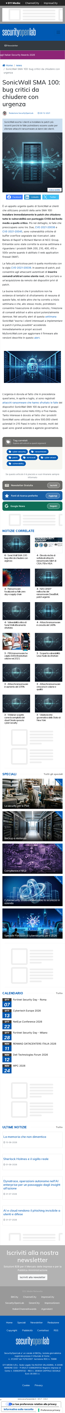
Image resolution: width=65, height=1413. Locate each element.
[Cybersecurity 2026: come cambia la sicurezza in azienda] (32, 891)
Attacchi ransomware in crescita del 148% (48, 623)
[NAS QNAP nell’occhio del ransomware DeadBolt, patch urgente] (48, 577)
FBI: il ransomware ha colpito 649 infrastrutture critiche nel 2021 (16, 656)
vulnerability (18, 463)
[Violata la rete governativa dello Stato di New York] (48, 703)
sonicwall (31, 457)
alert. (37, 337)
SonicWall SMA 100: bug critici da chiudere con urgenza (16, 558)
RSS (56, 1330)
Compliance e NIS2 (15, 870)
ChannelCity (32, 3)
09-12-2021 (44, 113)
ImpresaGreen (52, 1302)
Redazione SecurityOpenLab (20, 113)
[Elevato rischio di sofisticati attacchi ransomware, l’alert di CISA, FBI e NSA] (48, 543)
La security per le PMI (16, 806)
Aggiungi (53, 496)
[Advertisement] (33, 1236)
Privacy (39, 1385)
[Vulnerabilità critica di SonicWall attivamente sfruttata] (16, 610)
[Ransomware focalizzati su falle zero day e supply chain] (16, 577)
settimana (50, 316)
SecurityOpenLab (14, 1302)
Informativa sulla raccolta (18, 1409)
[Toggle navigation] (58, 32)
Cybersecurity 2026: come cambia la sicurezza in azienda (32, 901)
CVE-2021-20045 (12, 231)
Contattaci (43, 1330)
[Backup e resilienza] (32, 826)
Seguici (53, 506)
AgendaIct (47, 1308)
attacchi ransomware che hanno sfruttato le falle (30, 402)
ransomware (40, 451)
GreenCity (34, 1302)
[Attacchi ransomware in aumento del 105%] (16, 672)
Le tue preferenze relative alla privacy (34, 1404)
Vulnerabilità (54, 190)
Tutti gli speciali (53, 774)
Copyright (12, 1330)
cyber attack (50, 457)
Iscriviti (53, 485)
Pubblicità (27, 1330)
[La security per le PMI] (32, 794)
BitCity (14, 1296)
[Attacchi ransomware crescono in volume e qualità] (48, 672)
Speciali (21, 1322)
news (19, 65)
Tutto (59, 993)
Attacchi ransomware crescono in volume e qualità (48, 686)
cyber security (19, 451)
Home (9, 65)
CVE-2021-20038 (45, 227)
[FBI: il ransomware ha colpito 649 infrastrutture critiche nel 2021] (16, 641)
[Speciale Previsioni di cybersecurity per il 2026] (32, 923)
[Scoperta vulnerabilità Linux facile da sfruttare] (48, 641)
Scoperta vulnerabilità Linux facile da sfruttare (48, 654)
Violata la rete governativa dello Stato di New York (48, 717)
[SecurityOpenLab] (19, 31)
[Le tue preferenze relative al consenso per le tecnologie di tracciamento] (49, 1410)
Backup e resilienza (15, 838)
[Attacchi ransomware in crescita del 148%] (48, 610)
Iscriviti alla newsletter (32, 1277)
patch (15, 457)
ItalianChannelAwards (24, 1308)
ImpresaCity (51, 3)
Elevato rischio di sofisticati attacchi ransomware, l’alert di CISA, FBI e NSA (46, 559)
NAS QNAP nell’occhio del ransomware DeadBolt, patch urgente (47, 592)
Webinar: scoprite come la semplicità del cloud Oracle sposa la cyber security (14, 718)
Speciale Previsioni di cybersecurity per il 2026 (30, 935)
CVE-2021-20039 (21, 267)
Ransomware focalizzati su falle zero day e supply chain (14, 591)
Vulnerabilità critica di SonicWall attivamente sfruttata (15, 625)
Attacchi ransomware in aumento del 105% (16, 685)
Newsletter (12, 45)
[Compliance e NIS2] (32, 859)
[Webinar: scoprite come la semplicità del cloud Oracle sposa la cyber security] (16, 703)
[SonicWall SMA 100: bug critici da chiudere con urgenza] (16, 543)
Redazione (53, 1322)
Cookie (26, 1385)
